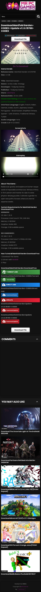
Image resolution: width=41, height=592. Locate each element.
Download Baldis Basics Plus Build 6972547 (18, 574)
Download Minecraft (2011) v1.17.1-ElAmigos (18, 518)
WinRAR (15, 259)
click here (11, 93)
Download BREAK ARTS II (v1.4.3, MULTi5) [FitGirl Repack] (19, 490)
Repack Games (12, 515)
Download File (20, 39)
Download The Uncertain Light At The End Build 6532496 (20, 432)
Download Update (12, 310)
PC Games (4, 428)
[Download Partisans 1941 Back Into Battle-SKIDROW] (20, 447)
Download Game (11, 295)
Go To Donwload (20, 66)
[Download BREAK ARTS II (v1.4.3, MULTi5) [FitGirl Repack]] (20, 476)
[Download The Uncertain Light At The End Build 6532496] (20, 419)
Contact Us (18, 584)
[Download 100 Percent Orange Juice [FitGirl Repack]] (20, 532)
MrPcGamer (22, 589)
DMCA (24, 584)
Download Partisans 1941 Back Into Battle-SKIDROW (18, 461)
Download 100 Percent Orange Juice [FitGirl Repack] (19, 546)
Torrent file (10, 279)
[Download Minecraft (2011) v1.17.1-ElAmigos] (20, 505)
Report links (32, 35)
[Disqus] (20, 370)
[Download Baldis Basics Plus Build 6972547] (20, 561)
